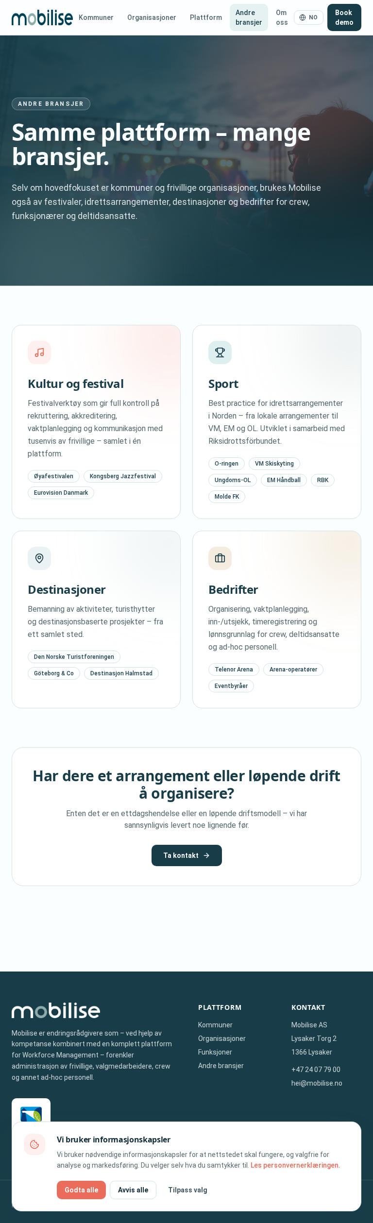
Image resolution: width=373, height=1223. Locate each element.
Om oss (282, 17)
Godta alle (81, 1190)
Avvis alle (133, 1190)
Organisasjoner (151, 17)
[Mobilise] (42, 17)
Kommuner (96, 17)
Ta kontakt (181, 855)
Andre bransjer (249, 17)
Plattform (206, 17)
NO (313, 17)
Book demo (344, 17)
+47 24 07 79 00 (315, 1069)
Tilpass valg (187, 1190)
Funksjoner (215, 1052)
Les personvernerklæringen (295, 1165)
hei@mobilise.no (316, 1083)
